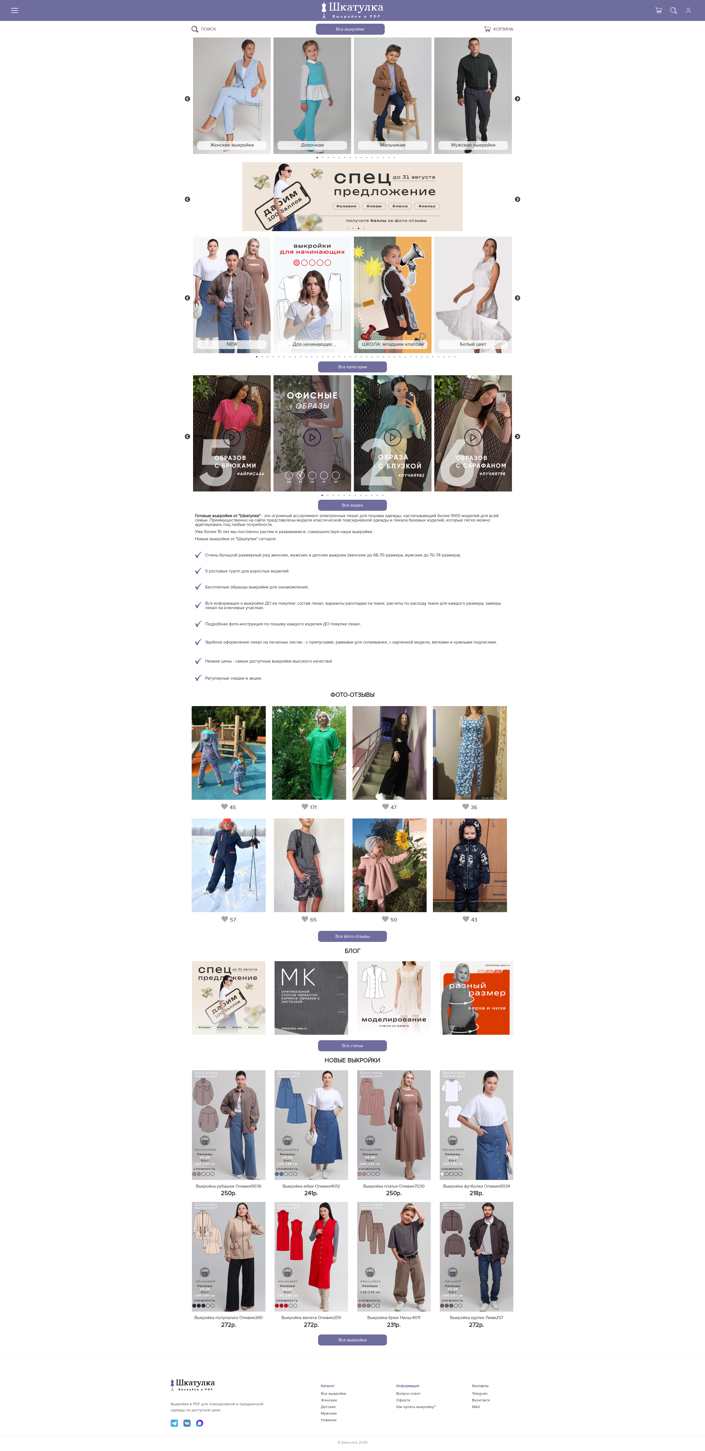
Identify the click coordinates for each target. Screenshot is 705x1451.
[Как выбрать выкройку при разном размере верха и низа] (476, 998)
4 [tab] (333, 157)
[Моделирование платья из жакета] (394, 998)
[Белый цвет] (473, 295)
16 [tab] (339, 357)
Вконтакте (481, 1400)
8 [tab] (356, 157)
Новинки (329, 1420)
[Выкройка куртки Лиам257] (476, 1257)
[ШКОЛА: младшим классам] (393, 295)
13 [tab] (383, 157)
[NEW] (232, 295)
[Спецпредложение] (228, 998)
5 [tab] (339, 157)
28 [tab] (405, 357)
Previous (187, 98)
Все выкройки (350, 29)
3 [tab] (328, 157)
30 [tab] (416, 357)
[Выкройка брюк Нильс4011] (394, 1257)
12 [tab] (378, 157)
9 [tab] (361, 157)
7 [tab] (350, 157)
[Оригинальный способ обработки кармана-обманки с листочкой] (311, 998)
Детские (328, 1407)
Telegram (479, 1394)
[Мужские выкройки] (473, 95)
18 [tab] (350, 357)
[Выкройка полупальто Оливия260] (228, 1257)
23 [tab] (378, 357)
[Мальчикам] (393, 95)
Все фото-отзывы (352, 936)
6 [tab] (345, 157)
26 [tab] (394, 357)
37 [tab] (455, 357)
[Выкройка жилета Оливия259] (311, 1257)
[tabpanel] (232, 95)
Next (517, 98)
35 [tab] (444, 357)
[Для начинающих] (312, 295)
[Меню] (14, 10)
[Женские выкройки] (232, 95)
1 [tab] (317, 157)
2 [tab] (323, 157)
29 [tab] (411, 357)
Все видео (352, 505)
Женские (329, 1400)
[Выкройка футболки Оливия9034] (476, 1125)
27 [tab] (400, 357)
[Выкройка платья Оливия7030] (394, 1125)
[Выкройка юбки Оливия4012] (311, 1125)
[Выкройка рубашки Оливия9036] (228, 1125)
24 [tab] (383, 357)
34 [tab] (438, 357)
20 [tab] (361, 357)
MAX (476, 1407)
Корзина (503, 29)
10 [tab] (367, 157)
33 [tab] (433, 357)
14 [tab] (389, 157)
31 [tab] (422, 357)
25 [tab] (389, 357)
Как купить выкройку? (415, 1407)
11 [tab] (372, 157)
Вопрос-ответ (408, 1394)
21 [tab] (367, 357)
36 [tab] (449, 357)
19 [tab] (356, 357)
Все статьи (352, 1046)
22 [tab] (372, 357)
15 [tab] (394, 157)
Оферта (403, 1400)
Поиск (208, 29)
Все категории (352, 367)
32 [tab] (427, 357)
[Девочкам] (312, 95)
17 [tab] (344, 357)
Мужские (329, 1413)
